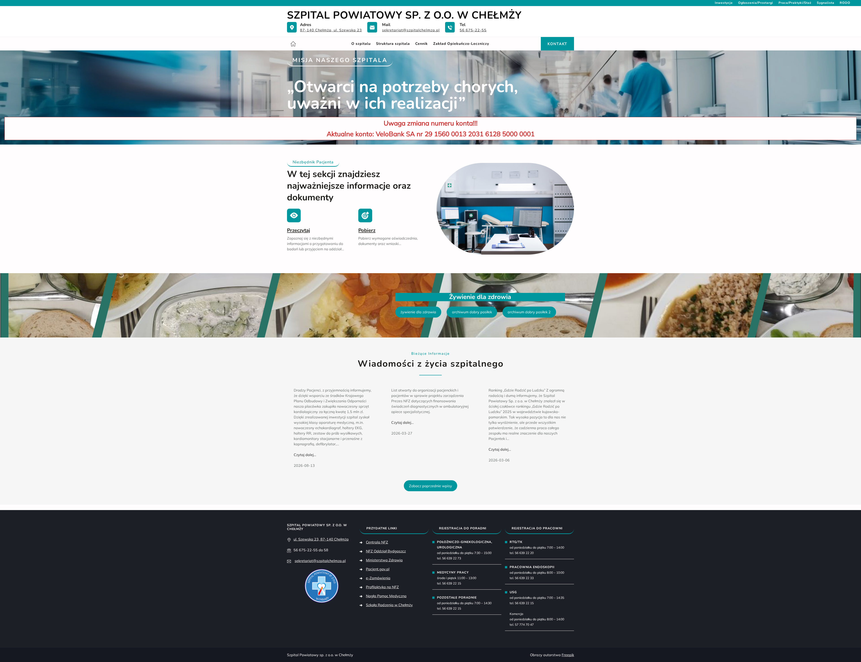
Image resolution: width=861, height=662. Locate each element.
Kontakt (557, 43)
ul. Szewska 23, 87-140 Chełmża (321, 539)
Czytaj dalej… (305, 454)
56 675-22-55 (473, 30)
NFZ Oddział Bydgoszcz (386, 551)
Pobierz (366, 230)
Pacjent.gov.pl (377, 569)
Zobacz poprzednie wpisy (430, 486)
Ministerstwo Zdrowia (384, 560)
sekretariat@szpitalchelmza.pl (411, 30)
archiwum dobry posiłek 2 (529, 312)
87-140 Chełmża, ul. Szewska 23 (331, 30)
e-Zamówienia (378, 578)
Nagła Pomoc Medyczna (386, 596)
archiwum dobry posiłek (472, 312)
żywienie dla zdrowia (418, 312)
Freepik (568, 655)
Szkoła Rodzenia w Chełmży (389, 605)
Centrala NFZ (377, 542)
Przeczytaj (298, 230)
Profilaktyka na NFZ (382, 587)
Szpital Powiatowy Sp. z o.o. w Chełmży (404, 15)
